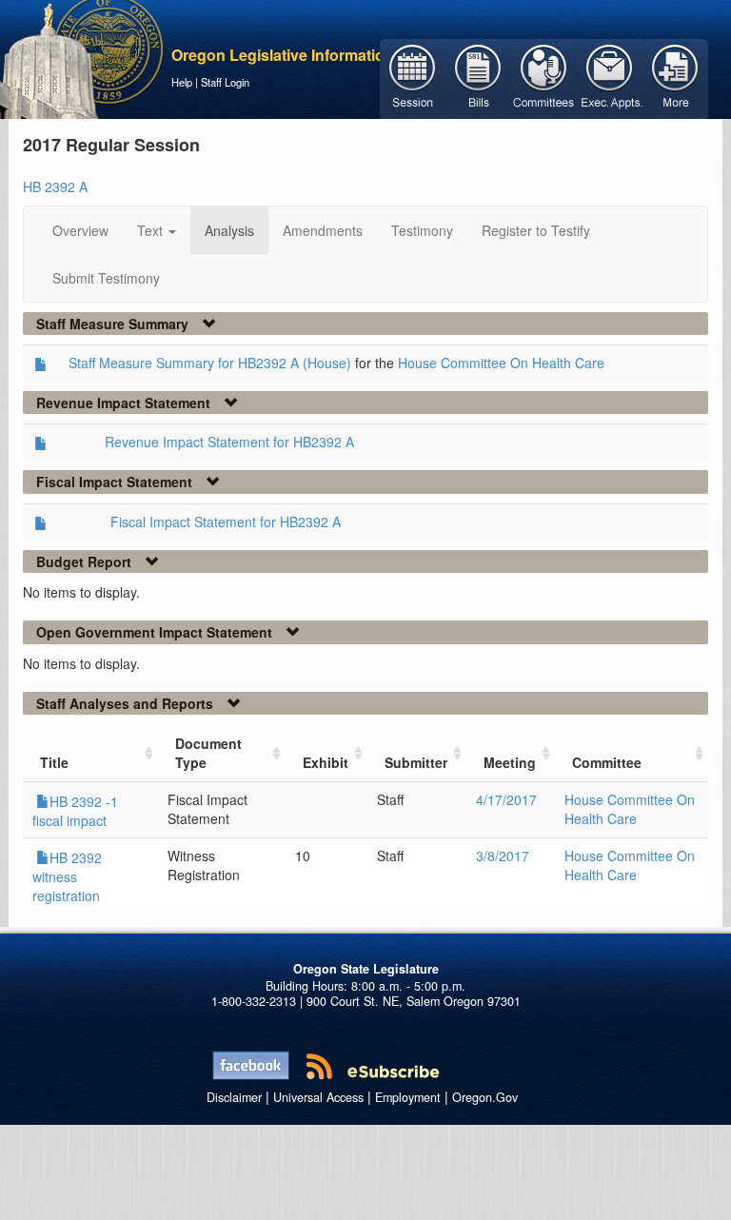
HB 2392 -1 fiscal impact (75, 811)
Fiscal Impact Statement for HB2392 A (225, 521)
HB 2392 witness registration (67, 876)
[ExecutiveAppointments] (609, 77)
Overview (80, 230)
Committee (607, 762)
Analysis (229, 230)
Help (181, 81)
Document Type (208, 753)
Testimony (422, 230)
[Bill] (478, 77)
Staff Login (225, 81)
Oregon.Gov (485, 1097)
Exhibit (325, 762)
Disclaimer (234, 1097)
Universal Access (318, 1097)
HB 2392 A (55, 186)
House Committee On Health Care (501, 362)
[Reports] (675, 77)
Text (152, 230)
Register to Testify (536, 230)
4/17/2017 (506, 799)
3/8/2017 (502, 855)
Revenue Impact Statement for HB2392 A (229, 441)
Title (54, 762)
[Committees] (544, 77)
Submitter (416, 762)
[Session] (412, 77)
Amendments (323, 230)
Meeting (510, 762)
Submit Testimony (106, 277)
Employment (408, 1097)
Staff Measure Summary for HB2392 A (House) (210, 362)
